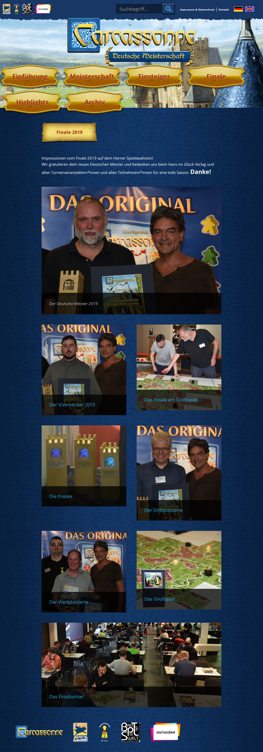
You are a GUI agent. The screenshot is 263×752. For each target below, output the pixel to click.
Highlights (32, 101)
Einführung (30, 76)
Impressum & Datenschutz (197, 9)
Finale (216, 76)
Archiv (94, 101)
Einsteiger (154, 76)
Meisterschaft (92, 76)
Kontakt (224, 9)
